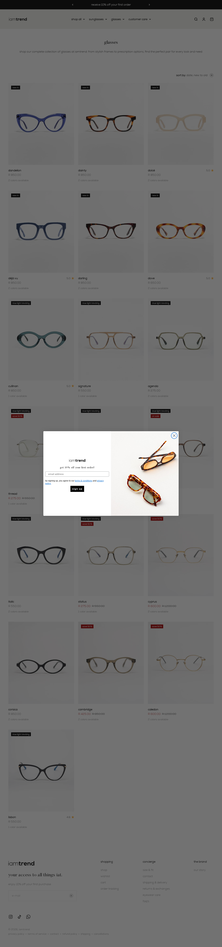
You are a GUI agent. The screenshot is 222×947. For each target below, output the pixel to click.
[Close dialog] (174, 436)
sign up (77, 488)
